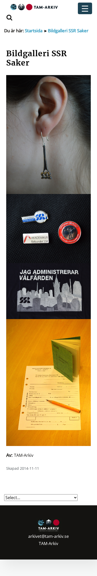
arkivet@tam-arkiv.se (48, 536)
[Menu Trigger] (85, 8)
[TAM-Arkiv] (33, 7)
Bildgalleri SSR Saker (68, 31)
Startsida (33, 31)
